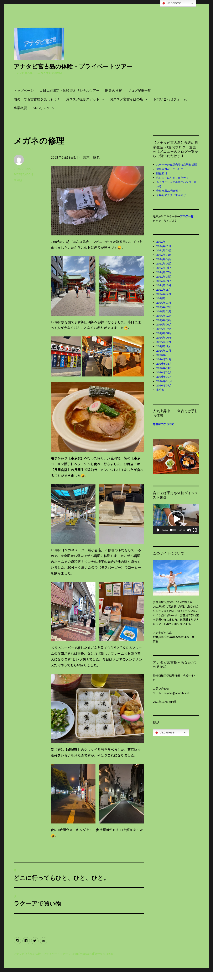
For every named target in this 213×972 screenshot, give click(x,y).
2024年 (161, 242)
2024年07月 (164, 272)
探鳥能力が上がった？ (169, 169)
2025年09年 (164, 337)
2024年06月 (164, 268)
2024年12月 (163, 294)
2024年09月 (164, 281)
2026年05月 (164, 377)
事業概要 (20, 108)
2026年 (161, 355)
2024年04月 (164, 259)
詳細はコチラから (164, 424)
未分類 (18, 180)
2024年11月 (163, 289)
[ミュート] (189, 530)
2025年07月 (164, 329)
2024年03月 (163, 255)
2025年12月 (163, 350)
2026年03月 (164, 368)
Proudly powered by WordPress (92, 954)
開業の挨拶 (113, 91)
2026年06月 (164, 381)
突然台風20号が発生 (168, 190)
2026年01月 (163, 359)
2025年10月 (163, 342)
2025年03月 (163, 311)
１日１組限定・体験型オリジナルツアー (69, 91)
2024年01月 (163, 246)
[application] (176, 519)
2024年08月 (164, 276)
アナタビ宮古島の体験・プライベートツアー (73, 66)
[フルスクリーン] (195, 530)
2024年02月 (164, 250)
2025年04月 (164, 316)
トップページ (24, 91)
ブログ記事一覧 (139, 91)
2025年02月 (164, 307)
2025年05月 (164, 320)
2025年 (161, 298)
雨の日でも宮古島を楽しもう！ (37, 99)
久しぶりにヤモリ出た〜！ (172, 177)
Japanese (167, 732)
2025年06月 (164, 324)
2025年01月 (163, 303)
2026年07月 (164, 385)
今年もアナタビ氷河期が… (172, 195)
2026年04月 (164, 372)
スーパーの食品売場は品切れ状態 (176, 164)
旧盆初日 (161, 173)
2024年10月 (163, 285)
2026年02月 (164, 363)
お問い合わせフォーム (170, 99)
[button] (176, 519)
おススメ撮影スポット (82, 99)
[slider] (173, 530)
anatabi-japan (23, 168)
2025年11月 (163, 346)
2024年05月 (164, 263)
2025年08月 (164, 333)
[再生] (158, 530)
